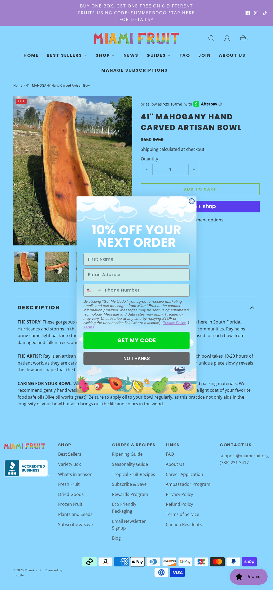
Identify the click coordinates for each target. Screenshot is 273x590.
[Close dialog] (191, 201)
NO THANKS (136, 358)
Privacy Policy (174, 323)
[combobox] (93, 290)
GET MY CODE (136, 340)
